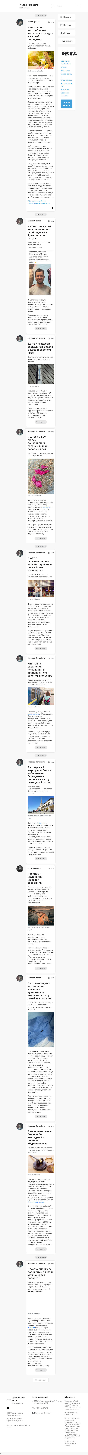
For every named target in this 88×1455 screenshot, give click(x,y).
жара (44, 201)
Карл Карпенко (34, 22)
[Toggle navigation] (79, 6)
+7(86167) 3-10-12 (42, 1408)
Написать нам (66, 104)
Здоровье (33, 203)
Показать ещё (40, 1380)
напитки (46, 203)
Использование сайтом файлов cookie (18, 1426)
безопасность (34, 201)
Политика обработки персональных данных (15, 1420)
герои (64, 67)
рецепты (65, 89)
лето (40, 203)
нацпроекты (67, 80)
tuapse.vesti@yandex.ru (43, 1413)
